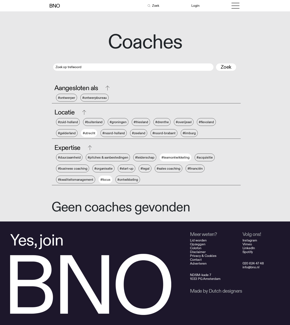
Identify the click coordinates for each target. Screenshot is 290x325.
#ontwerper (66, 98)
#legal (145, 168)
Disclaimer (198, 252)
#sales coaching (168, 168)
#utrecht (89, 133)
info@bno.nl (251, 267)
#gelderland (67, 133)
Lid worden (198, 240)
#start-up (126, 168)
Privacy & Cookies (203, 256)
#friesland (141, 122)
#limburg (189, 133)
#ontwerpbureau (94, 98)
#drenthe (162, 122)
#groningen (118, 122)
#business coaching (72, 168)
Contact (196, 260)
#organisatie (103, 168)
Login (195, 6)
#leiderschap (144, 157)
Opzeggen (197, 244)
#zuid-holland (68, 122)
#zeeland (138, 133)
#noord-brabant (164, 133)
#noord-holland (113, 133)
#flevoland (206, 122)
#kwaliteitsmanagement (75, 180)
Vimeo (247, 244)
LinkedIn (249, 248)
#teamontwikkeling (175, 157)
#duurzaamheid (69, 157)
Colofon (195, 248)
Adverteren (198, 263)
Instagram (250, 240)
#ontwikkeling (127, 180)
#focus (105, 180)
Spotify (248, 252)
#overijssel (184, 122)
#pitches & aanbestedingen (108, 157)
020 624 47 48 (253, 263)
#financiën (195, 168)
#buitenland (94, 122)
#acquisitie (205, 157)
